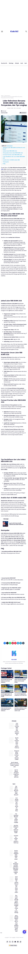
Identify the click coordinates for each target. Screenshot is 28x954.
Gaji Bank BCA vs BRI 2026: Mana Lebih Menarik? (16, 790)
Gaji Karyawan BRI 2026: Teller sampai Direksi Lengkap (16, 818)
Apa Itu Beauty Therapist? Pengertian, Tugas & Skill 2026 (16, 773)
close (1, 932)
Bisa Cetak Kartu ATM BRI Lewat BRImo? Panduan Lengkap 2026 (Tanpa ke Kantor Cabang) (16, 904)
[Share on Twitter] (7, 643)
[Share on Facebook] (5, 643)
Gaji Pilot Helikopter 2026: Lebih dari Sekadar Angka (15, 829)
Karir (26, 63)
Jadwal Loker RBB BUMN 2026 (10, 151)
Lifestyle (17, 63)
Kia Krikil (14, 659)
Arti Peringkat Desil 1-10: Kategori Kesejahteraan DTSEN (6, 695)
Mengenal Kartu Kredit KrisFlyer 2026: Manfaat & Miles (16, 755)
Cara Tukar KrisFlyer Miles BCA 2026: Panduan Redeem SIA (17, 729)
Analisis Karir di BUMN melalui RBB (11, 160)
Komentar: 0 (23, 113)
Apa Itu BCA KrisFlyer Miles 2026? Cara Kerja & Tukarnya (17, 743)
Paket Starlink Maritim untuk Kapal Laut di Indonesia (6, 709)
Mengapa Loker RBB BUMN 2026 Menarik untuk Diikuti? (14, 148)
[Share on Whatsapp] (10, 643)
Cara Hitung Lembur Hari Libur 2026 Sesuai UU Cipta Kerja (16, 804)
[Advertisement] (14, 15)
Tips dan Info (4, 63)
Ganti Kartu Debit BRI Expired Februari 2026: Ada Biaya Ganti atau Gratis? (16, 884)
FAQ (4, 164)
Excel (22, 63)
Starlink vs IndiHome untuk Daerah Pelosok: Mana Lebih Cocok (21, 709)
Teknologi (11, 63)
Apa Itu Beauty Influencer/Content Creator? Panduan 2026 (14, 765)
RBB (2, 169)
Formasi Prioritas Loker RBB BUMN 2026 (12, 155)
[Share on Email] (12, 643)
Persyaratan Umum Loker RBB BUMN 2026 (13, 153)
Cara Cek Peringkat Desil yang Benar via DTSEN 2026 (21, 694)
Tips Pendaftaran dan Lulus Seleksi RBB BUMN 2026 (14, 157)
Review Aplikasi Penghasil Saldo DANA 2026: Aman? (16, 855)
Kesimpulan (6, 162)
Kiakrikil (14, 31)
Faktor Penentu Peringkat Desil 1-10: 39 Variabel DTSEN (20, 681)
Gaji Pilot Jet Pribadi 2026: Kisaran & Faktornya (16, 839)
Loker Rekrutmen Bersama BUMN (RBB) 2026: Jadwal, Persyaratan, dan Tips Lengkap (14, 103)
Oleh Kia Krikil (4, 113)
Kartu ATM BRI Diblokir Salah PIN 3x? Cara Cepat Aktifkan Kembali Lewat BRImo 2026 (16, 923)
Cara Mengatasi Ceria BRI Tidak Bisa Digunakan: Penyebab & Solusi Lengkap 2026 (15, 868)
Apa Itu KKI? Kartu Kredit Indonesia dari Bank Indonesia (16, 523)
